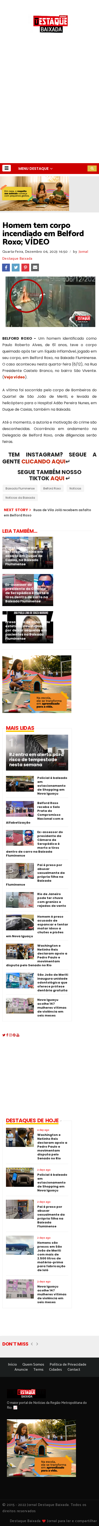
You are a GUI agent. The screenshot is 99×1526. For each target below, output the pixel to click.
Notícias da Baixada (20, 498)
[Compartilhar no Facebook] (6, 267)
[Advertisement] (49, 111)
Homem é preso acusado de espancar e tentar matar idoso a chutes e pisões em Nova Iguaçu (37, 926)
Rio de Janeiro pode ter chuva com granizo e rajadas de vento (51, 900)
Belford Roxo (52, 488)
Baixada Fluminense (20, 488)
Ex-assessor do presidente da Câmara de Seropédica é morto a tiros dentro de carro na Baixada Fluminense (34, 843)
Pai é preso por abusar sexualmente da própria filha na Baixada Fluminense (35, 875)
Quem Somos (33, 1364)
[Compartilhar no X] (16, 267)
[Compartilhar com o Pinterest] (25, 267)
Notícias (75, 488)
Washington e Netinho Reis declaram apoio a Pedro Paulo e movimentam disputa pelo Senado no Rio (36, 955)
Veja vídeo (14, 377)
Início (12, 1364)
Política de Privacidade (68, 1364)
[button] (6, 168)
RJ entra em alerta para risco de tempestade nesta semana (36, 759)
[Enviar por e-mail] (35, 267)
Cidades (55, 1370)
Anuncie (21, 1370)
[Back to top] (87, 1515)
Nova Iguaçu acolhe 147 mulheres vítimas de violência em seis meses (52, 1007)
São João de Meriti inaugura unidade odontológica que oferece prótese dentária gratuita (52, 982)
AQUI (57, 478)
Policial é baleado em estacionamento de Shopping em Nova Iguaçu (52, 785)
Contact (73, 1370)
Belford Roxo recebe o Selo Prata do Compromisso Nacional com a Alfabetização (34, 813)
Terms (38, 1370)
